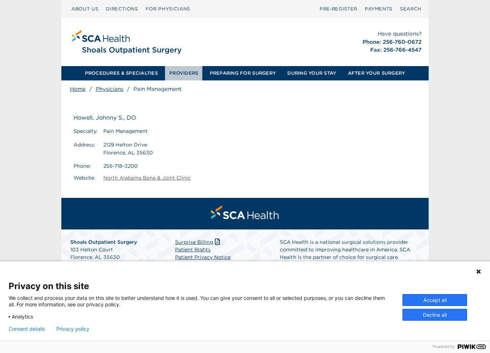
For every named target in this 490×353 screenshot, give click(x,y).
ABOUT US (84, 8)
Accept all (435, 300)
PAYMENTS (378, 8)
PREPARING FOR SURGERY (243, 73)
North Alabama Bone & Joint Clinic (146, 178)
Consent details (27, 329)
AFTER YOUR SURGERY (376, 73)
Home (78, 89)
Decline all (435, 315)
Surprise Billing (194, 242)
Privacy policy (72, 329)
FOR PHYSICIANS (168, 8)
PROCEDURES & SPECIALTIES (121, 73)
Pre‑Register (338, 8)
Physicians (109, 89)
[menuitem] (85, 9)
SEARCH (410, 8)
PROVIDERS (183, 73)
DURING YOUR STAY (311, 73)
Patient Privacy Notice (203, 257)
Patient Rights (193, 249)
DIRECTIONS (122, 8)
